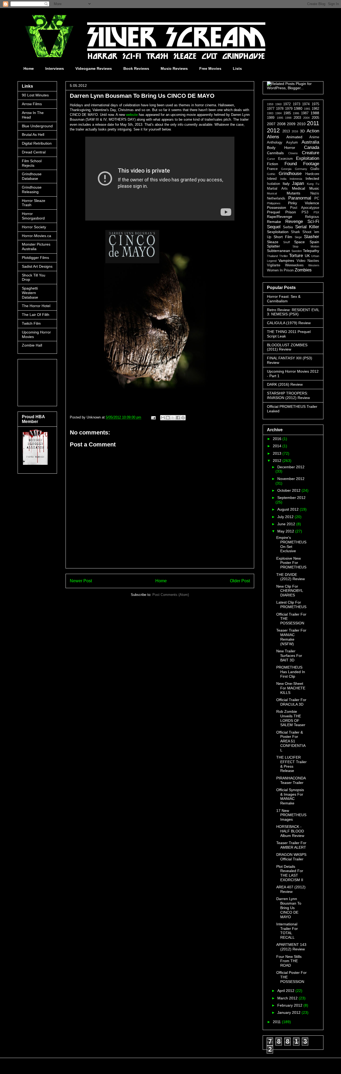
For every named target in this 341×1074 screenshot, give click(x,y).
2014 (277, 446)
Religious (312, 217)
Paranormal (299, 198)
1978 (279, 109)
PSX (316, 212)
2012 (273, 130)
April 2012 (286, 990)
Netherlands (276, 198)
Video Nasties (308, 261)
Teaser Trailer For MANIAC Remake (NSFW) (291, 637)
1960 (278, 104)
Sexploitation (278, 232)
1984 (278, 113)
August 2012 (288, 509)
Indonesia (296, 178)
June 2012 (286, 524)
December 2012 (291, 467)
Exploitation (307, 158)
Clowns (293, 153)
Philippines (274, 203)
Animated (294, 137)
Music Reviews (174, 68)
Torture (296, 255)
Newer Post (81, 581)
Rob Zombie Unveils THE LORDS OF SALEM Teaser (290, 718)
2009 (291, 124)
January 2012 (289, 1012)
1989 (270, 118)
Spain (314, 242)
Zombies (303, 269)
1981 (307, 108)
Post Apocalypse (304, 208)
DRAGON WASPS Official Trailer (291, 856)
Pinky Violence (303, 203)
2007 (271, 124)
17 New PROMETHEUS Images (291, 815)
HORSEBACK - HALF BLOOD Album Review (290, 831)
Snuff (286, 242)
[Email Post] (153, 417)
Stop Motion (306, 246)
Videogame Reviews (93, 68)
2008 (281, 124)
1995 (280, 117)
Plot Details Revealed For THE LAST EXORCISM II (289, 873)
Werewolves (294, 265)
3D (302, 131)
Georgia (286, 168)
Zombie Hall (32, 345)
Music (314, 188)
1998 (288, 117)
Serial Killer (307, 226)
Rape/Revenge (279, 216)
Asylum (292, 142)
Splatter (273, 246)
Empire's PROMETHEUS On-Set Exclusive (291, 544)
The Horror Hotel (36, 306)
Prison (290, 212)
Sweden (296, 251)
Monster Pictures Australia (36, 246)
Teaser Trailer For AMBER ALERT (291, 845)
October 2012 (289, 490)
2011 (313, 123)
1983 (270, 113)
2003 (297, 118)
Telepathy (311, 251)
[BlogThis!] (167, 417)
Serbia (288, 227)
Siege (298, 237)
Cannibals (275, 153)
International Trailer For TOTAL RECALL (287, 930)
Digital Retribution (37, 143)
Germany (301, 168)
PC (316, 198)
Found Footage (302, 163)
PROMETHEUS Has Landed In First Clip (290, 671)
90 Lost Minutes (35, 95)
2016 (295, 131)
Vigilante (273, 265)
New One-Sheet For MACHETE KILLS (290, 688)
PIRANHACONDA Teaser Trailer (291, 780)
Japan (298, 183)
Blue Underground (37, 126)
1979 (289, 109)
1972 (287, 104)
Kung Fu (313, 183)
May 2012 (286, 531)
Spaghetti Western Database (30, 292)
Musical (272, 193)
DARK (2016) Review (285, 384)
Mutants (293, 193)
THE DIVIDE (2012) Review (290, 576)
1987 (304, 113)
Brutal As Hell (33, 134)
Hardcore (312, 174)
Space (299, 242)
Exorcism (285, 159)
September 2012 (291, 497)
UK (307, 256)
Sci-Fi (313, 221)
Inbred (272, 179)
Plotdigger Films (35, 257)
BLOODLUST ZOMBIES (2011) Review (287, 347)
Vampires (286, 260)
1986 (296, 113)
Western (313, 265)
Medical (298, 188)
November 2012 (291, 479)
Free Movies (210, 68)
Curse (271, 158)
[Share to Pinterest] (183, 417)
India (283, 178)
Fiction (272, 164)
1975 (315, 104)
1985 (287, 113)
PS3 (305, 212)
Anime (314, 137)
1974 (306, 104)
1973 (296, 104)
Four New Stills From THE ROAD (289, 961)
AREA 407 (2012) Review (291, 889)
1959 (270, 104)
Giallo (314, 169)
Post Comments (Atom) (170, 595)
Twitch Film (31, 323)
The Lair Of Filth (35, 314)
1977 (270, 109)
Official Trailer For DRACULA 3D (291, 702)
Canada (311, 147)
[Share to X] (173, 417)
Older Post (240, 581)
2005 (315, 118)
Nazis (314, 193)
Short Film (283, 237)
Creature (310, 152)
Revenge (294, 221)
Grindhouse (290, 173)
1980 (298, 108)
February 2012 (290, 1005)
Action (313, 130)
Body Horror (281, 147)
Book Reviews (136, 68)
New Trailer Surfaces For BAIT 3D (289, 655)
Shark (295, 232)
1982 (315, 109)
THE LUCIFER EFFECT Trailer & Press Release (291, 764)
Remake (274, 221)
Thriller (283, 256)
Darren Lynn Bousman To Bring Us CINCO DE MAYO (288, 908)
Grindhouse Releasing (32, 189)
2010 (301, 124)
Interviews (54, 68)
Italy (286, 183)
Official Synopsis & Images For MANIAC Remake (290, 796)
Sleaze (272, 242)
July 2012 (286, 517)
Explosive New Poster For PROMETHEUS (291, 562)
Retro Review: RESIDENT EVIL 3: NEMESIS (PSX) (293, 312)
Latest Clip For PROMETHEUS (291, 604)
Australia (310, 142)
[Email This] (162, 417)
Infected (312, 178)
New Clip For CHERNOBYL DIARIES (289, 590)
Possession (276, 207)
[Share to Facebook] (178, 417)
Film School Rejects (32, 163)
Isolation (273, 184)
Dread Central (34, 152)
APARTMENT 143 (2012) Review (291, 946)
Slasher (311, 236)
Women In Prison (280, 270)
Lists (237, 68)
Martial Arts (277, 188)
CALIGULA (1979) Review (289, 323)
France (272, 169)
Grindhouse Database (32, 176)
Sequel (274, 226)
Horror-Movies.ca (36, 236)
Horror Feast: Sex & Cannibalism (284, 298)
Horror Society (34, 227)
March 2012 (288, 998)
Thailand (272, 256)
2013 (286, 131)
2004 (306, 117)
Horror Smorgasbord (33, 215)
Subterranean (278, 251)
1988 (315, 113)
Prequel (273, 212)
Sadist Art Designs (37, 266)
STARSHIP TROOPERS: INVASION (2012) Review (288, 395)
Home (28, 68)
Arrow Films (32, 104)
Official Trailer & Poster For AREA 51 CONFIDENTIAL (291, 741)
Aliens (273, 136)
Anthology (274, 142)
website (131, 115)
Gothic (271, 174)
